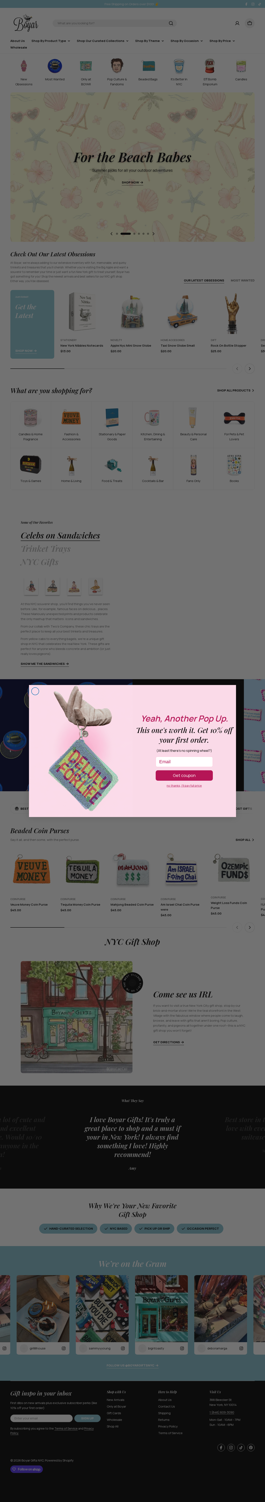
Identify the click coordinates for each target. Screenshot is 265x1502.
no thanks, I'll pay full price (184, 786)
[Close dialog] (35, 691)
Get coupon (184, 775)
